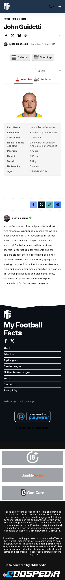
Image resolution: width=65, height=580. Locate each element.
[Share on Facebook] (6, 35)
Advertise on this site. (32, 428)
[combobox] (48, 70)
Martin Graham (19, 44)
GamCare (54, 530)
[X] (12, 341)
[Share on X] (12, 35)
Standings (46, 57)
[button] (44, 6)
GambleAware (37, 530)
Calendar (23, 57)
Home (7, 18)
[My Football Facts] (7, 6)
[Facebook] (6, 341)
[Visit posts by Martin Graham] (6, 44)
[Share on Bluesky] (19, 35)
